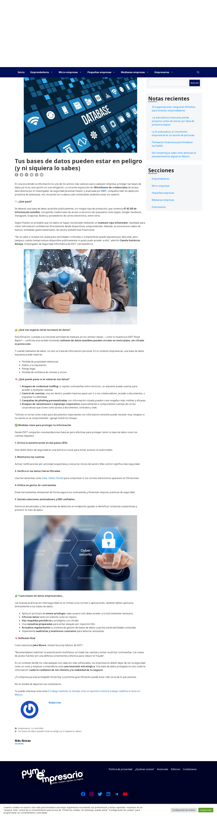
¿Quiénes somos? (144, 769)
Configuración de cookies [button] (183, 810)
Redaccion (55, 702)
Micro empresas (68, 72)
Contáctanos (190, 769)
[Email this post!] (41, 175)
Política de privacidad (120, 769)
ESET (104, 191)
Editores (175, 769)
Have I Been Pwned (52, 478)
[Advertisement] (108, 45)
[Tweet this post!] (21, 175)
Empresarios (162, 72)
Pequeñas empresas (99, 72)
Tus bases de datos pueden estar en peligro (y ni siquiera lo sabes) (49, 731)
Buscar (195, 82)
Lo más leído (37, 728)
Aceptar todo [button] (206, 810)
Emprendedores (39, 72)
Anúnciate (162, 769)
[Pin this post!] (31, 175)
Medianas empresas (133, 72)
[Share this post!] (16, 175)
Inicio (21, 72)
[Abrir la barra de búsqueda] (198, 72)
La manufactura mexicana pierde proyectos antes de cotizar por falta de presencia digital (173, 121)
